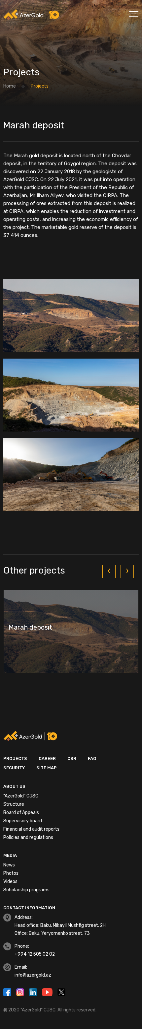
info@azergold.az (33, 975)
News (9, 865)
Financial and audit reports (31, 829)
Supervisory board (22, 821)
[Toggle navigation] (134, 13)
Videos (10, 881)
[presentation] (109, 571)
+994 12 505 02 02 (35, 954)
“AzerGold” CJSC (20, 796)
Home (9, 86)
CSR (71, 758)
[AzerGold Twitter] (61, 991)
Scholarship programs (26, 890)
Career (47, 758)
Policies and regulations (28, 837)
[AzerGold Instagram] (21, 991)
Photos (10, 873)
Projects (15, 758)
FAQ (92, 758)
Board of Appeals (21, 812)
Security (14, 767)
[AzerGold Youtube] (48, 991)
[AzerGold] (31, 14)
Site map (46, 767)
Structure (13, 804)
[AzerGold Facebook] (8, 991)
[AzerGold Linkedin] (34, 991)
